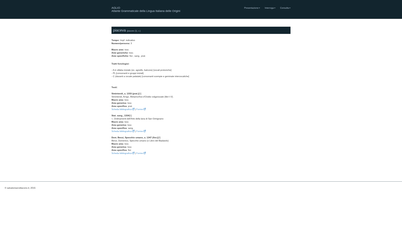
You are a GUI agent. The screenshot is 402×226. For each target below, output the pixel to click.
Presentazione (251, 8)
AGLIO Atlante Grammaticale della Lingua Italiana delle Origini (145, 9)
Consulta (284, 8)
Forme (140, 109)
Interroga (269, 8)
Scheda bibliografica (121, 109)
